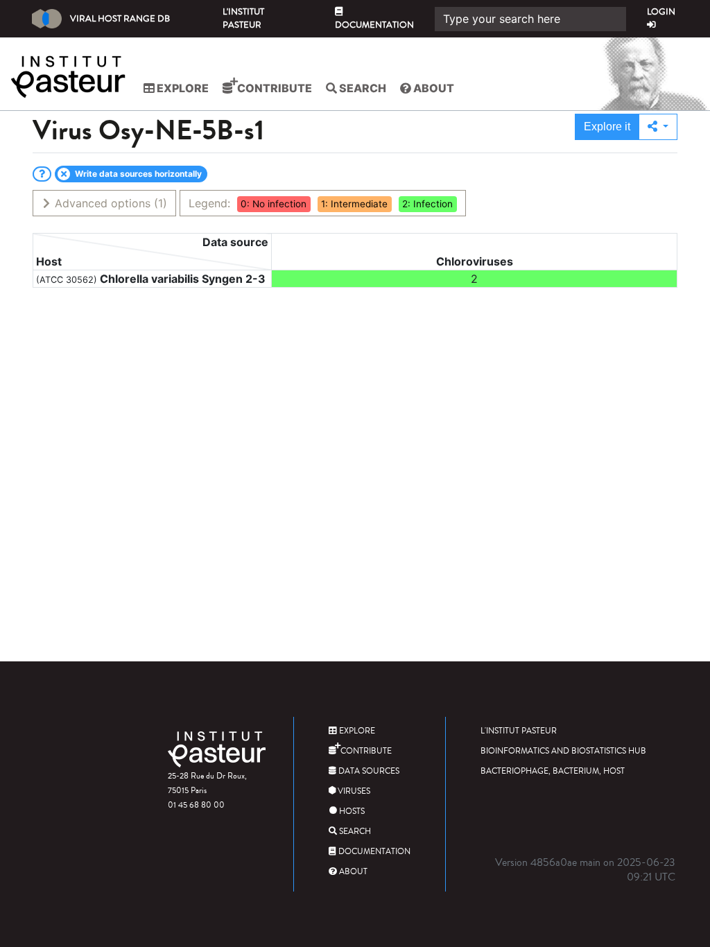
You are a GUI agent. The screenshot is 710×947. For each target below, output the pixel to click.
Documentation (374, 25)
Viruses (353, 791)
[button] (658, 127)
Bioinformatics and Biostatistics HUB (563, 751)
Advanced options (109, 203)
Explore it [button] (607, 126)
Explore (182, 88)
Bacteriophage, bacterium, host (552, 771)
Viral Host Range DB (120, 18)
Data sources (367, 771)
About (432, 88)
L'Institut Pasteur (243, 18)
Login (661, 12)
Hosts (351, 811)
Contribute (273, 88)
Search (361, 88)
